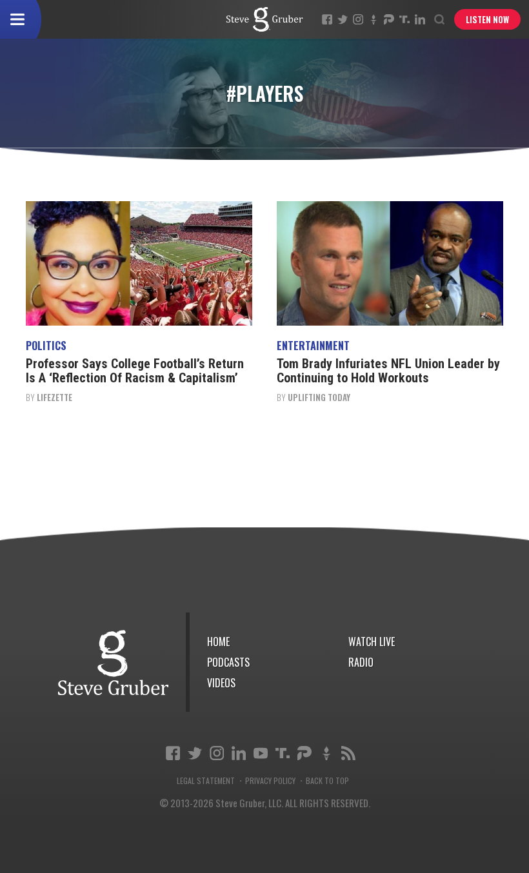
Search (439, 19)
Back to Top (327, 781)
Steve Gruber (113, 662)
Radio (361, 662)
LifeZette (54, 397)
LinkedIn (420, 19)
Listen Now (487, 19)
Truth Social (282, 753)
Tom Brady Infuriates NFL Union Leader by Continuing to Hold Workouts (388, 371)
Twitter (342, 19)
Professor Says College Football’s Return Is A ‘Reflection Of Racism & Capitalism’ (135, 371)
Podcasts (228, 662)
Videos (221, 683)
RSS (348, 753)
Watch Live (371, 641)
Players (264, 19)
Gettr (373, 19)
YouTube (261, 753)
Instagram (358, 19)
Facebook (327, 19)
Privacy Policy (270, 781)
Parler (389, 19)
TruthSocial (404, 19)
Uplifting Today (319, 397)
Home (218, 641)
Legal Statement (206, 781)
